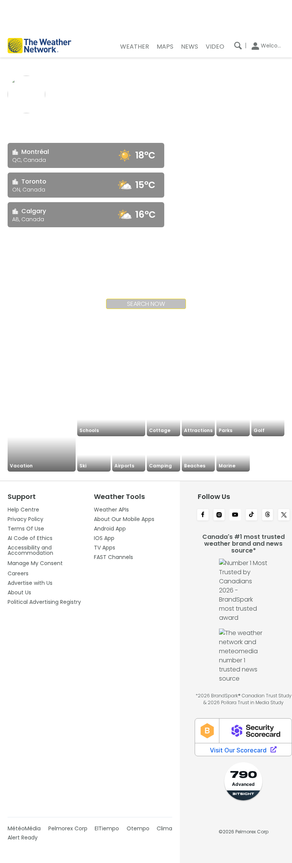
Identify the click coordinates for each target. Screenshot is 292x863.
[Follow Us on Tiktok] (251, 515)
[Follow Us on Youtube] (235, 515)
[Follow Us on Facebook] (203, 515)
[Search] (238, 45)
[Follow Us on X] (284, 515)
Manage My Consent (35, 563)
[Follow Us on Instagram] (219, 515)
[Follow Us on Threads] (268, 515)
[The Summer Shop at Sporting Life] (268, 455)
